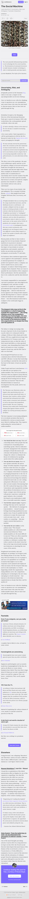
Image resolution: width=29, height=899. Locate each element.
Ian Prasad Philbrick (8, 732)
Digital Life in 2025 (22, 138)
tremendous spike (8, 225)
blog (24, 93)
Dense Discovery (7, 706)
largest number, (21, 634)
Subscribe (21, 2)
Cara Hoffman (6, 639)
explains (7, 193)
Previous (5, 886)
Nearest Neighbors (7, 768)
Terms (17, 892)
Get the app (20, 894)
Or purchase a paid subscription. (14, 879)
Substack (9, 897)
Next (24, 886)
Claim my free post (14, 876)
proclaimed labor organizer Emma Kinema (15, 801)
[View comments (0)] (7, 18)
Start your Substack (12, 894)
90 (10, 692)
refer (26, 368)
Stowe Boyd (3, 13)
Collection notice (22, 892)
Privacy (13, 892)
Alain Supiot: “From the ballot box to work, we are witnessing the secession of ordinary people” (13, 834)
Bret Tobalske (6, 660)
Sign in (26, 2)
